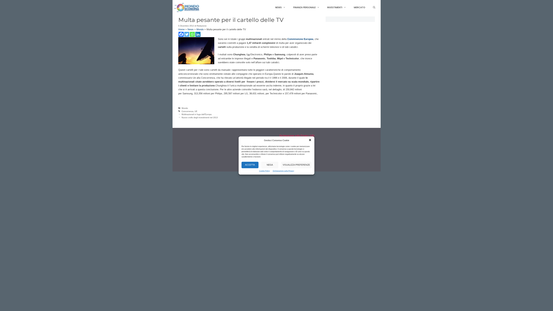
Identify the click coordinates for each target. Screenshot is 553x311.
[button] (310, 140)
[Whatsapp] (192, 34)
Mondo (200, 29)
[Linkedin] (197, 34)
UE (196, 111)
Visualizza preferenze (296, 165)
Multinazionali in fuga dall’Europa (197, 114)
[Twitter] (186, 34)
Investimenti (334, 7)
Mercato (359, 7)
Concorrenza (187, 111)
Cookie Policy (264, 171)
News (278, 7)
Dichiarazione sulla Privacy (283, 171)
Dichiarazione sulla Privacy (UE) (297, 135)
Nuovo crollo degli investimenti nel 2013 (200, 117)
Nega (270, 165)
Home (181, 29)
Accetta (250, 165)
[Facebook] (181, 34)
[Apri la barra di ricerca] (374, 7)
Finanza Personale (304, 7)
